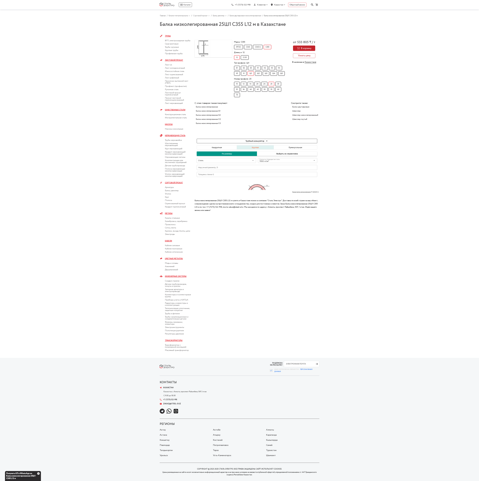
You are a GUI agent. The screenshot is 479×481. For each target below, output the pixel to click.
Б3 (251, 68)
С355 (267, 47)
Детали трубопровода (175, 166)
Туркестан (271, 450)
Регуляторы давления (174, 334)
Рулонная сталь (172, 90)
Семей (269, 445)
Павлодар (165, 445)
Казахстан (278, 4)
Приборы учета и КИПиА (176, 300)
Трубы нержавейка (173, 140)
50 (265, 89)
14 (250, 84)
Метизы (169, 213)
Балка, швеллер (172, 191)
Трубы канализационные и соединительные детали (176, 318)
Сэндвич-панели (172, 281)
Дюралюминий (171, 270)
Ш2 (258, 73)
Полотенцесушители (174, 331)
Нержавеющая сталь (175, 135)
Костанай (218, 440)
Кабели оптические (174, 252)
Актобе (216, 429)
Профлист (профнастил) (176, 86)
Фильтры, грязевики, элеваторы (173, 323)
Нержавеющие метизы (175, 157)
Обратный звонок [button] (297, 4)
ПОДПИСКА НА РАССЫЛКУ (276, 364)
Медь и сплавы (171, 263)
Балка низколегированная (207, 106)
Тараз (216, 450)
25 (271, 84)
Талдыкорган (166, 450)
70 (237, 95)
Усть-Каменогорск (222, 455)
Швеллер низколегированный (305, 115)
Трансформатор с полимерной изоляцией (175, 346)
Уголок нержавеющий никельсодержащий (174, 175)
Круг (167, 197)
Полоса (168, 200)
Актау (163, 429)
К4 (279, 68)
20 (257, 84)
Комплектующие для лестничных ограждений (175, 161)
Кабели (168, 241)
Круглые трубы (171, 50)
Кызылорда (272, 440)
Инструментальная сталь (176, 118)
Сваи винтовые (172, 44)
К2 (265, 68)
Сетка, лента (170, 228)
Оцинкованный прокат (175, 204)
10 (237, 84)
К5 (237, 73)
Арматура (169, 187)
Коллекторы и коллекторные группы (178, 296)
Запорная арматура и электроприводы (174, 290)
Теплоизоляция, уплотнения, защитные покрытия (177, 309)
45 (258, 89)
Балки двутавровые (300, 106)
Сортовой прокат (174, 183)
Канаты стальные (172, 218)
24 (264, 84)
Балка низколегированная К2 (208, 119)
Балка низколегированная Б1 (208, 111)
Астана (163, 435)
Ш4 (273, 73)
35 (237, 89)
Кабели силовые (172, 246)
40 (251, 89)
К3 (272, 68)
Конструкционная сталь (175, 115)
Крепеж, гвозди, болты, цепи (177, 231)
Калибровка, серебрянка (176, 221)
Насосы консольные (174, 129)
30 (278, 84)
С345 (248, 47)
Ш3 (266, 73)
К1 (258, 68)
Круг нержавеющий (173, 149)
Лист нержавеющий (174, 103)
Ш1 (250, 73)
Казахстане (310, 62)
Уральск (164, 455)
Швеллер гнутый (299, 119)
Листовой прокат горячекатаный (173, 94)
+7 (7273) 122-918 (242, 4)
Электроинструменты (174, 327)
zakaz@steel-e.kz (172, 404)
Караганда (271, 435)
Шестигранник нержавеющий (171, 144)
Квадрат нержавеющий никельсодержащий (175, 153)
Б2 (244, 68)
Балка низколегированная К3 (208, 123)
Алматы (270, 429)
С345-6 (258, 47)
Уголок (168, 194)
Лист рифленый (172, 78)
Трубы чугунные (172, 47)
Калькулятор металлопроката (301, 192)
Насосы (169, 124)
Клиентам (261, 4)
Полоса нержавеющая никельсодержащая (175, 170)
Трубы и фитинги (172, 314)
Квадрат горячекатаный (175, 207)
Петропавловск (221, 445)
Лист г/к (168, 65)
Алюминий (169, 267)
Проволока (170, 225)
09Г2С (238, 47)
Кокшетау (165, 440)
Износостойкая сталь (174, 71)
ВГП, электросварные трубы (177, 41)
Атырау (216, 435)
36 (244, 89)
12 (237, 57)
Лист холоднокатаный (175, 68)
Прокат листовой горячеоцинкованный (174, 99)
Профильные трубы (174, 54)
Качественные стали (175, 110)
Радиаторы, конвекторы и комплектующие (176, 304)
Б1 (237, 68)
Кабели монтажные (173, 249)
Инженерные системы (175, 276)
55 (271, 89)
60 (278, 89)
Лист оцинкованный (174, 75)
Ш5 (281, 73)
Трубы (168, 36)
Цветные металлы (174, 258)
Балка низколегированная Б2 (208, 115)
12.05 (245, 57)
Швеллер (296, 111)
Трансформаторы (173, 340)
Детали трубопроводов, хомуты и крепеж (175, 285)
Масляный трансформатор (177, 350)
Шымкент (271, 455)
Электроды (170, 234)
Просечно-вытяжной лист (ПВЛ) (176, 82)
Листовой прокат (174, 60)
